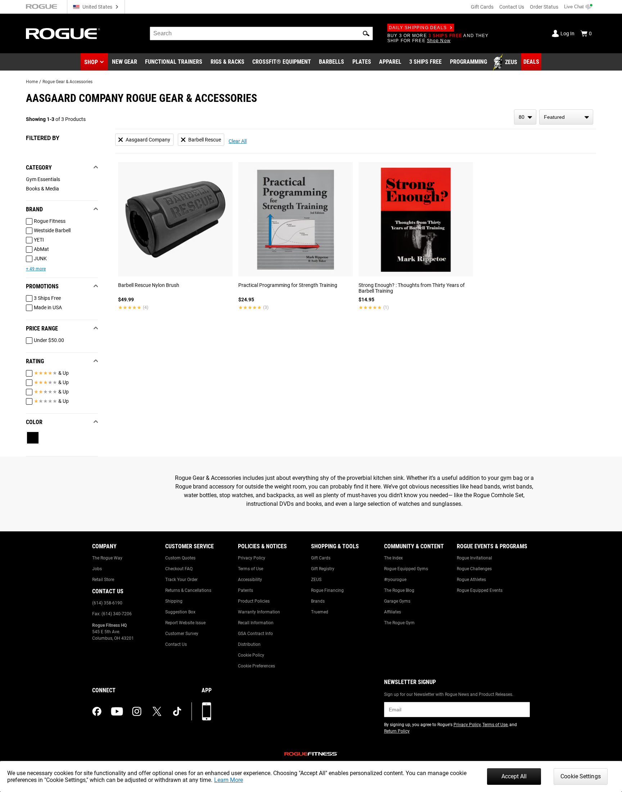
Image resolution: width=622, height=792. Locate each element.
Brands (318, 601)
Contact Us (511, 7)
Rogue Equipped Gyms (406, 568)
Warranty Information (259, 612)
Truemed (319, 612)
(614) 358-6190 (107, 603)
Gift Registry (322, 568)
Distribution (249, 644)
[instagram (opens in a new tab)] (137, 711)
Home (32, 81)
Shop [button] (91, 62)
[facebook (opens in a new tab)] (97, 711)
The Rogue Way (107, 558)
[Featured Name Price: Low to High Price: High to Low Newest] (566, 117)
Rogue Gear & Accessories (67, 81)
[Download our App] (207, 711)
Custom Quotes (180, 558)
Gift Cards (482, 7)
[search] (261, 33)
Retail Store (103, 579)
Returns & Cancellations (188, 590)
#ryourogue (395, 579)
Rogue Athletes (471, 579)
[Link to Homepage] (63, 33)
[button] (366, 33)
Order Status (544, 7)
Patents (245, 590)
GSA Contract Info (255, 633)
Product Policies (254, 601)
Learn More (228, 780)
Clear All (238, 141)
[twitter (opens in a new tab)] (157, 711)
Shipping (173, 601)
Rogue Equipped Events (479, 590)
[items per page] (525, 117)
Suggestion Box (180, 612)
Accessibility (250, 579)
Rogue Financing (327, 590)
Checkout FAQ (179, 568)
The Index (393, 558)
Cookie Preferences (256, 666)
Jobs (97, 568)
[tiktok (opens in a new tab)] (177, 711)
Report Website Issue (185, 622)
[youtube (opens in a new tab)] (117, 711)
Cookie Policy (251, 655)
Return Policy (397, 731)
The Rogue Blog (399, 590)
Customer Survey (181, 633)
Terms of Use (250, 568)
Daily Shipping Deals (418, 27)
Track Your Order (181, 579)
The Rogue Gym (399, 622)
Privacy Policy (251, 558)
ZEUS (316, 579)
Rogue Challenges (474, 568)
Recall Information (256, 622)
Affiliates (392, 612)
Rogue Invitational (474, 558)
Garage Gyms (397, 601)
